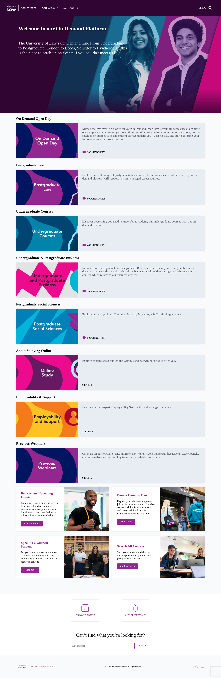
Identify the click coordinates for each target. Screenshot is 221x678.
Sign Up (30, 569)
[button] (50, 8)
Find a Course (127, 566)
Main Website (70, 8)
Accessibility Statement (37, 666)
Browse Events (32, 523)
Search (144, 646)
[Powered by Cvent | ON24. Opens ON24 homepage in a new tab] (22, 666)
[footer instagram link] (196, 666)
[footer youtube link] (202, 666)
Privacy (50, 666)
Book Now (126, 521)
